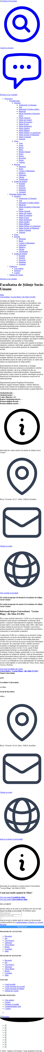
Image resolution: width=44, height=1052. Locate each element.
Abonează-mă (22, 927)
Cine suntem (9, 1000)
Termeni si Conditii (12, 1004)
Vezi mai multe (12, 897)
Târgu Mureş (9, 945)
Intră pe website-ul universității (11, 839)
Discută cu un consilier (8, 279)
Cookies (8, 1009)
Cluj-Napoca (9, 940)
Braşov (7, 947)
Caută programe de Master (14, 989)
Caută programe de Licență (15, 986)
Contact (7, 1002)
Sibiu (2, 295)
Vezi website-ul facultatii (9, 593)
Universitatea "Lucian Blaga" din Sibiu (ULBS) (18, 297)
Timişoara (8, 943)
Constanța (8, 949)
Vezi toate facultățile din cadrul (19, 670)
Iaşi (6, 938)
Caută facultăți (10, 984)
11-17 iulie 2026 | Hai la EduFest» (21, 8)
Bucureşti (8, 936)
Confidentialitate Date (13, 1006)
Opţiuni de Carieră (11, 991)
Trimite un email (6, 546)
